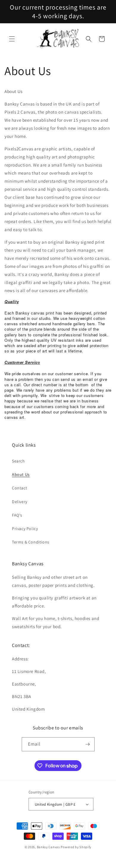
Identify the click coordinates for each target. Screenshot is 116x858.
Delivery (19, 501)
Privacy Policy (25, 528)
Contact (19, 488)
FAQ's (17, 515)
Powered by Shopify (76, 847)
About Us (21, 474)
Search (18, 461)
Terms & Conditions (30, 542)
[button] (11, 38)
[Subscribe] (87, 744)
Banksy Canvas (48, 847)
